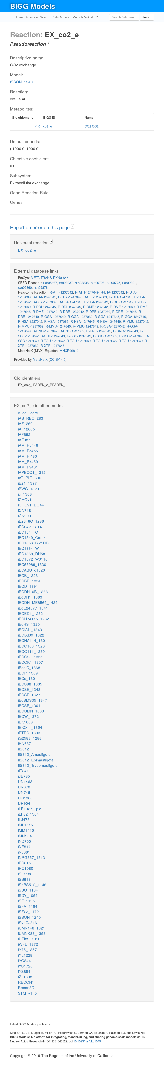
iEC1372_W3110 (33, 559)
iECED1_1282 (30, 613)
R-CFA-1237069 (44, 301)
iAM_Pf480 (27, 456)
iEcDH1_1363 (30, 597)
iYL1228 (25, 955)
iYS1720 (25, 965)
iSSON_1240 (21, 81)
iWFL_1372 (28, 944)
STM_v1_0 (27, 993)
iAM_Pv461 (28, 466)
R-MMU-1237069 (30, 326)
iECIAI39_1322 (31, 635)
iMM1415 (26, 830)
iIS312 (23, 748)
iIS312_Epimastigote (36, 759)
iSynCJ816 (27, 922)
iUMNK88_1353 (32, 933)
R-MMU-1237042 (135, 321)
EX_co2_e (27, 250)
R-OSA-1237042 (112, 326)
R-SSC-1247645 (131, 335)
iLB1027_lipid (29, 808)
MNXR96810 (69, 350)
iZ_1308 (25, 976)
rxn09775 (113, 282)
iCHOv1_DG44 (31, 504)
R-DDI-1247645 (44, 306)
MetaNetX (40, 359)
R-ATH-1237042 (61, 292)
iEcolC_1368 (29, 667)
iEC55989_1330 (32, 564)
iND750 (24, 841)
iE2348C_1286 (31, 521)
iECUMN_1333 (31, 710)
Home (19, 17)
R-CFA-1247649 (96, 301)
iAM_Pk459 (28, 461)
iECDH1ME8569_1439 (38, 602)
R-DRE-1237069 (98, 311)
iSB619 (24, 879)
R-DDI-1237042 (121, 301)
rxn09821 (129, 282)
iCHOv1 (25, 499)
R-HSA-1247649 (109, 321)
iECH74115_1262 (33, 618)
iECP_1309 (28, 672)
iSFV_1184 (27, 906)
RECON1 (26, 982)
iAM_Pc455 (28, 450)
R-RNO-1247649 (125, 330)
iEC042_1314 (30, 526)
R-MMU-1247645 (58, 326)
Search (146, 17)
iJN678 (24, 786)
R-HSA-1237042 (30, 321)
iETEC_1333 (29, 732)
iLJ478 (24, 819)
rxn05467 (50, 282)
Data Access (60, 17)
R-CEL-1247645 (120, 296)
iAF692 (24, 434)
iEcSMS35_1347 (32, 700)
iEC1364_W (28, 548)
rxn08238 (82, 282)
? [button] (48, 43)
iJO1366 (25, 797)
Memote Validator (84, 17)
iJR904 (24, 803)
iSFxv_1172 (28, 911)
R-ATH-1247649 (87, 292)
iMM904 (25, 835)
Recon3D (26, 987)
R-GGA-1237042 (53, 316)
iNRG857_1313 (31, 857)
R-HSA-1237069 (56, 321)
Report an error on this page (40, 227)
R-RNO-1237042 (45, 330)
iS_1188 (25, 873)
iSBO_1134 (28, 890)
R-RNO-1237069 (71, 330)
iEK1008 (25, 721)
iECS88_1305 (30, 683)
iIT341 (23, 770)
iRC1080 (25, 868)
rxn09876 (41, 287)
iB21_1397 (27, 483)
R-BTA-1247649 (69, 296)
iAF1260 (25, 423)
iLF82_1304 (28, 814)
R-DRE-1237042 (71, 311)
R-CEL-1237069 (95, 296)
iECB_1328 (28, 575)
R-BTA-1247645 (44, 296)
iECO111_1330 (31, 651)
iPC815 (24, 862)
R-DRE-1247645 (124, 311)
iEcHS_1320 (29, 624)
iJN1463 (25, 781)
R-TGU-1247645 (105, 340)
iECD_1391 (28, 586)
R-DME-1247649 (45, 311)
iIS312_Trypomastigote (38, 765)
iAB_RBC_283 (30, 418)
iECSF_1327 (29, 694)
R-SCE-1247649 (53, 335)
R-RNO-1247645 (98, 330)
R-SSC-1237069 (105, 335)
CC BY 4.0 (57, 359)
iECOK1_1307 (30, 662)
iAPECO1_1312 (32, 472)
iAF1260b (26, 428)
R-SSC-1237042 (79, 335)
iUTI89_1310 (29, 938)
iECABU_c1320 (31, 570)
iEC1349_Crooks (33, 537)
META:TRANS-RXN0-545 (49, 277)
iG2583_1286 (30, 738)
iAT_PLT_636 (29, 477)
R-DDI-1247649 (69, 306)
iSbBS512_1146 (32, 884)
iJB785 (24, 776)
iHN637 (24, 743)
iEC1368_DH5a (31, 553)
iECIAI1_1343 (30, 629)
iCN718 (24, 510)
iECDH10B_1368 (33, 591)
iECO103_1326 (31, 646)
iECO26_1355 (30, 656)
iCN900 (24, 515)
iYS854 (24, 971)
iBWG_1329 (28, 488)
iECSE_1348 (29, 689)
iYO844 (24, 960)
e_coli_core (28, 412)
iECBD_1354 (29, 580)
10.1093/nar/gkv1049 (87, 1041)
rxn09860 (25, 287)
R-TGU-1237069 (79, 340)
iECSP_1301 (29, 705)
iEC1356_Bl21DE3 (34, 542)
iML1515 (25, 824)
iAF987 (24, 439)
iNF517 (24, 846)
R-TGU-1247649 (131, 340)
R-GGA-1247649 (133, 316)
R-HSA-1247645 (82, 321)
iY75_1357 (27, 949)
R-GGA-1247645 (106, 316)
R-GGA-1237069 (80, 316)
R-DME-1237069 (122, 306)
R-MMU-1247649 (85, 326)
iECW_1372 (28, 716)
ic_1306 (25, 494)
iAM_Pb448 (28, 445)
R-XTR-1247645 (52, 345)
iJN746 (24, 792)
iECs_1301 (27, 678)
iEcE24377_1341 (33, 608)
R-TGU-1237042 (53, 340)
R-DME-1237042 (95, 306)
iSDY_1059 (28, 895)
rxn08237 (66, 282)
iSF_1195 (26, 900)
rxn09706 (97, 282)
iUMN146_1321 (31, 928)
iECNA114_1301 (32, 640)
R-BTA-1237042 (112, 292)
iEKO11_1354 (30, 727)
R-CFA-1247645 (70, 301)
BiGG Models (32, 6)
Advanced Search (37, 17)
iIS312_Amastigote (34, 754)
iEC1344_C (28, 532)
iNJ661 (24, 852)
